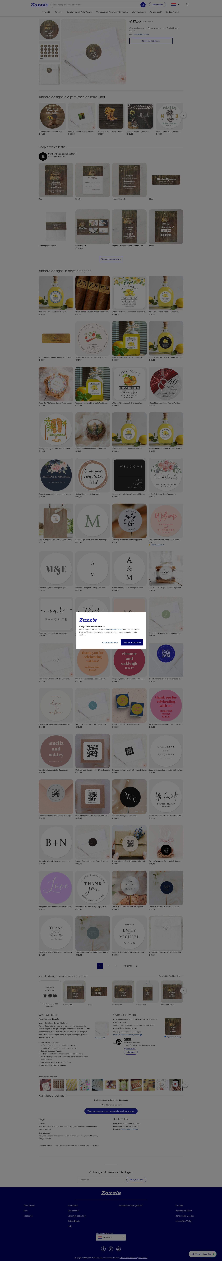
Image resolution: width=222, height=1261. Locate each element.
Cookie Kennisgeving (113, 629)
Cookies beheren (110, 642)
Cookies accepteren (132, 642)
